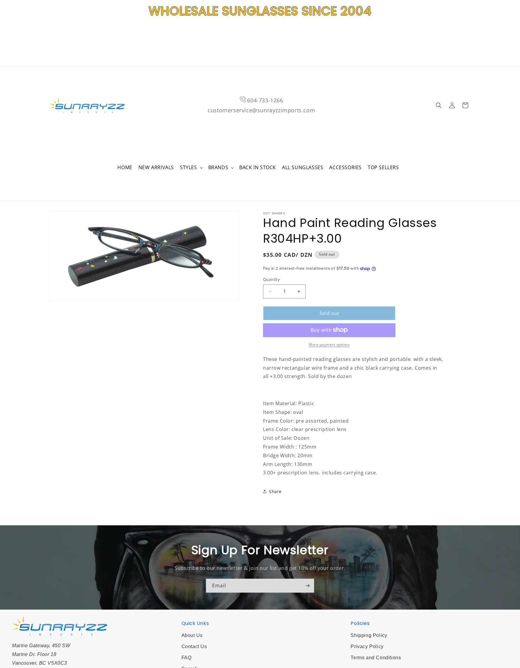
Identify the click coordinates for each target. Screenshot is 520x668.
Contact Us (194, 646)
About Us (192, 635)
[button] (191, 167)
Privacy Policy (367, 646)
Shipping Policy (369, 635)
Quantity (271, 279)
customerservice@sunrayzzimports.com (261, 110)
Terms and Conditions (376, 657)
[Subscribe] (307, 586)
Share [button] (275, 491)
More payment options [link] (329, 344)
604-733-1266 (265, 100)
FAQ (186, 657)
